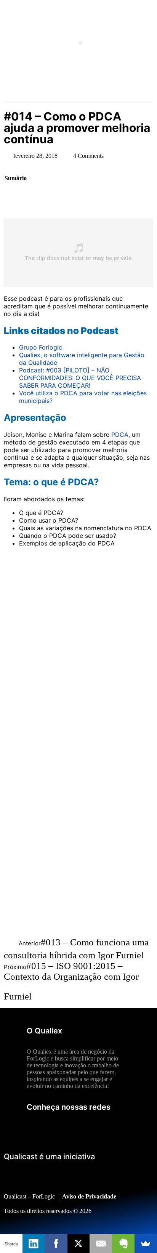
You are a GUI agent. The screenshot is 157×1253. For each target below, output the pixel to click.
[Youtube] (36, 1127)
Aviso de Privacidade (89, 1196)
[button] (80, 43)
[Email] (101, 1243)
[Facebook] (78, 1127)
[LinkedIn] (33, 1243)
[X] (78, 1243)
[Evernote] (123, 1243)
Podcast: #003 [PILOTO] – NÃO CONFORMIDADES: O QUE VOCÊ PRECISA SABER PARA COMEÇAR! (80, 377)
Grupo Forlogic (40, 347)
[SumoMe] (146, 1243)
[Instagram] (120, 1127)
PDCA (119, 434)
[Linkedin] (57, 1127)
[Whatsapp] (99, 1127)
